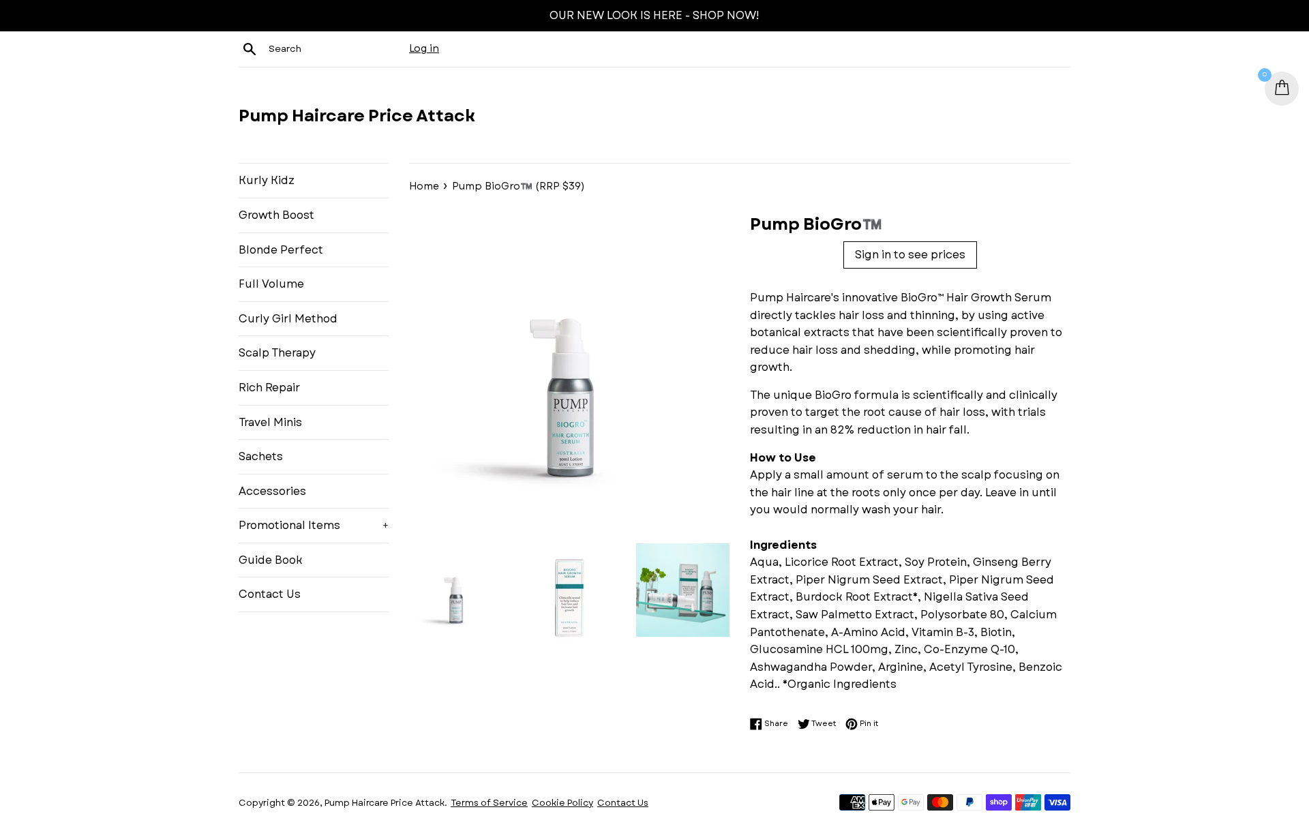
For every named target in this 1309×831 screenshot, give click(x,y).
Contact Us (270, 594)
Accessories (272, 491)
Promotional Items (314, 525)
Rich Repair (269, 387)
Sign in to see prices (910, 254)
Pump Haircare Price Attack (357, 115)
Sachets (261, 456)
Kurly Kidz (267, 180)
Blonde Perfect (281, 250)
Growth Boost (276, 215)
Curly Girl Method (288, 319)
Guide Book (271, 560)
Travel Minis (270, 422)
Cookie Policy (562, 802)
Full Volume (271, 284)
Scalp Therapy (277, 353)
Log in (424, 48)
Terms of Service (489, 802)
